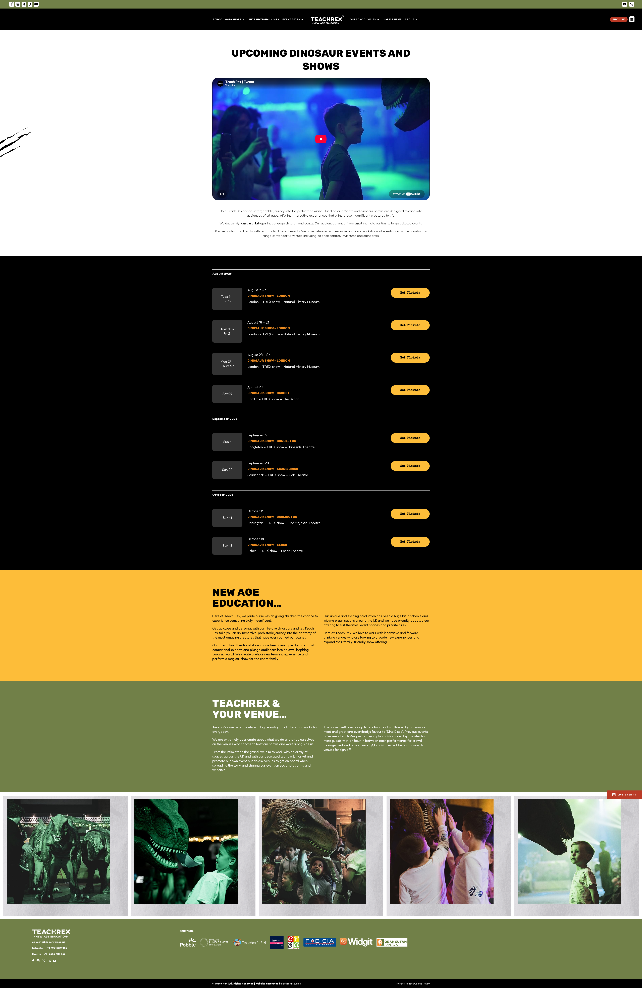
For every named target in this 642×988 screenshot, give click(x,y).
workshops (257, 223)
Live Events (627, 794)
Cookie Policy (422, 983)
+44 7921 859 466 (56, 948)
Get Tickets (410, 293)
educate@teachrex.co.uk (48, 942)
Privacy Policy (404, 983)
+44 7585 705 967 (55, 954)
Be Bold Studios (292, 983)
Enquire (618, 19)
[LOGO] (328, 19)
